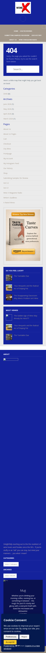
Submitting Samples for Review (17, 35)
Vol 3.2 (6, 183)
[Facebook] (19, 27)
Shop (5, 173)
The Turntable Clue (21, 276)
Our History (36, 35)
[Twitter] (27, 27)
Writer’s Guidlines (10, 197)
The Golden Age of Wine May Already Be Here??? (25, 317)
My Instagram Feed (11, 163)
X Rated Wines (9, 202)
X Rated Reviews (26, 31)
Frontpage (7, 153)
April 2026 (7, 114)
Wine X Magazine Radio (28, 40)
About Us (13, 40)
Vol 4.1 (6, 188)
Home (16, 31)
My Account (8, 158)
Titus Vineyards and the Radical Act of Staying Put (26, 287)
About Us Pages (9, 134)
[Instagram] (23, 27)
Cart (5, 139)
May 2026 (7, 109)
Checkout (7, 144)
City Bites (7, 149)
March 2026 (8, 119)
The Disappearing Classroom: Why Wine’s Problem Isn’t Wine (26, 296)
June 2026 (7, 104)
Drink (5, 94)
